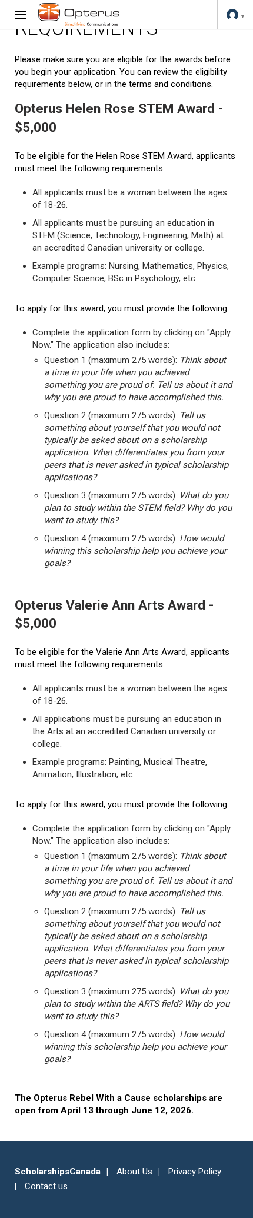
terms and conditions (170, 84)
